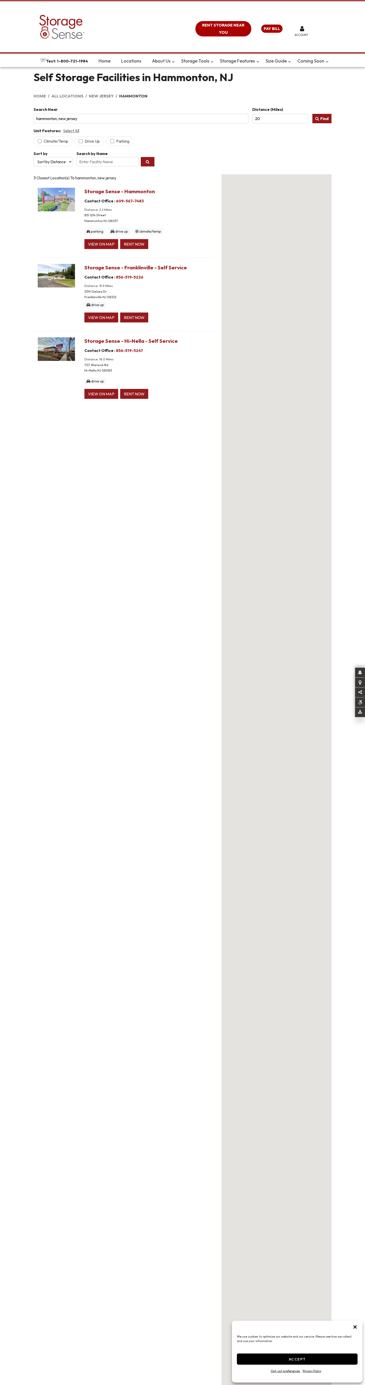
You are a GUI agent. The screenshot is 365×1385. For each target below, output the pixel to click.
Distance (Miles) (267, 109)
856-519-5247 (129, 350)
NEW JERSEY (101, 96)
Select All (71, 130)
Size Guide (276, 61)
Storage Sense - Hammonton (119, 191)
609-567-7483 (130, 200)
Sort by (41, 153)
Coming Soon (310, 61)
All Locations (67, 96)
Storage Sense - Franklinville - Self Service (135, 267)
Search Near (46, 109)
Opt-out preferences (285, 1371)
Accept (297, 1359)
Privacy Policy (312, 1371)
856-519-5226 (129, 277)
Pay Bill (272, 28)
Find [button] (324, 118)
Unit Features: (47, 130)
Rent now (134, 244)
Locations (131, 61)
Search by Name (92, 153)
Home (104, 61)
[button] (355, 1326)
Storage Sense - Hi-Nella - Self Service (131, 341)
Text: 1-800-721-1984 (66, 61)
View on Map (101, 244)
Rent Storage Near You (223, 29)
